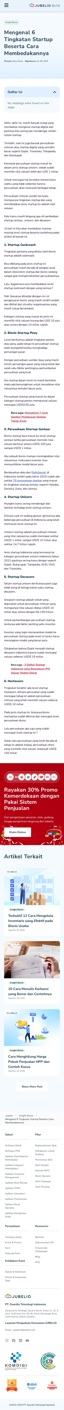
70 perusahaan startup (27, 480)
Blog (37, 1256)
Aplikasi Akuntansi (15, 1193)
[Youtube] (27, 1340)
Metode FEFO (42, 1170)
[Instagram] (7, 1340)
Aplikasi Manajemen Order (15, 1215)
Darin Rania (13, 61)
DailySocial (38, 472)
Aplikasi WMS (12, 1188)
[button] (54, 92)
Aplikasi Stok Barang (16, 1182)
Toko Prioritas (42, 1186)
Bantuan (39, 1237)
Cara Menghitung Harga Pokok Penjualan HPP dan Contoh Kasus (29, 1061)
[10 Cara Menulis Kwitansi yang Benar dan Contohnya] (32, 959)
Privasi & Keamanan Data (15, 1279)
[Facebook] (13, 1340)
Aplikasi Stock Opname (12, 1206)
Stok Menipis (42, 1165)
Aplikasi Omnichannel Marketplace (16, 1158)
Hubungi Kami (12, 1253)
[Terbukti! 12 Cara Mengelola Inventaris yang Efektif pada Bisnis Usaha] (32, 886)
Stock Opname (43, 1176)
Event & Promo (13, 1242)
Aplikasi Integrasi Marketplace (14, 1167)
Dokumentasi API (44, 1242)
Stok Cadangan (43, 1181)
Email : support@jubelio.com (20, 1329)
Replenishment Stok (45, 1145)
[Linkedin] (20, 1340)
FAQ (37, 1262)
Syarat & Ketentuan (15, 1271)
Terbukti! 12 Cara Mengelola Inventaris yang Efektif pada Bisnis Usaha (30, 920)
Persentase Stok (43, 1159)
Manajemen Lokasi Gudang (45, 1152)
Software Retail (13, 1145)
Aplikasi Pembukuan (16, 1199)
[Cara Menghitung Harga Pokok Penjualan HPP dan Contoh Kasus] (32, 1027)
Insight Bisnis (11, 22)
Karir (7, 1248)
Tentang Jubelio (13, 1237)
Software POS (12, 1151)
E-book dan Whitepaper (41, 1249)
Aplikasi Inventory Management (14, 1175)
